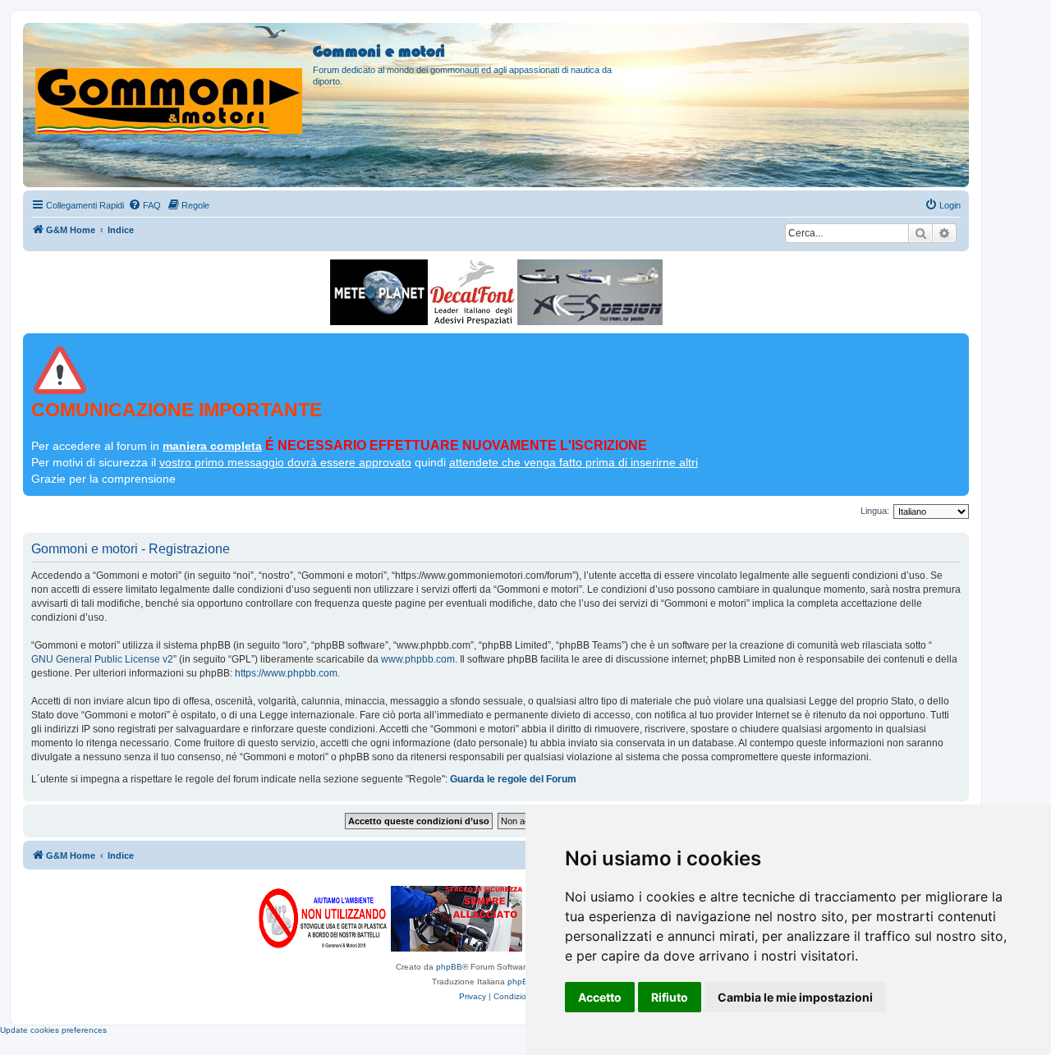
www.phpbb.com (418, 659)
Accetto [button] (600, 997)
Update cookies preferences (53, 1029)
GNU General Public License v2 (102, 659)
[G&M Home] (170, 81)
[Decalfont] (472, 292)
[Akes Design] (590, 292)
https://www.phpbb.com (286, 673)
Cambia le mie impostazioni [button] (795, 997)
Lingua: (875, 511)
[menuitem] (144, 205)
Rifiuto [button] (669, 997)
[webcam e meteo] (379, 292)
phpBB (449, 966)
